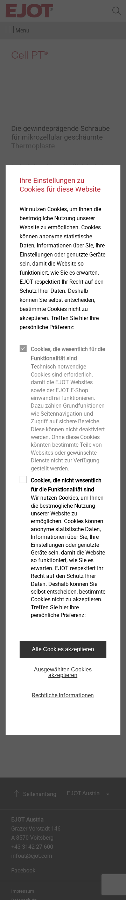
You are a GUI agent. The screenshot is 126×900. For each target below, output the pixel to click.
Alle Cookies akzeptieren (63, 649)
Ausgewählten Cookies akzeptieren (63, 672)
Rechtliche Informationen (63, 695)
